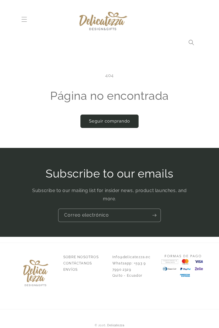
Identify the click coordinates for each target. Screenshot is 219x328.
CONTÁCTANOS (77, 263)
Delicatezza (115, 325)
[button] (24, 19)
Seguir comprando (109, 121)
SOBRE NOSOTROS (81, 257)
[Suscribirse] (154, 215)
